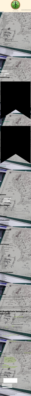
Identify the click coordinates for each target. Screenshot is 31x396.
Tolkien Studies (3, 266)
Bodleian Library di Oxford (5, 247)
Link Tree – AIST (4, 226)
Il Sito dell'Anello (4, 253)
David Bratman (3, 276)
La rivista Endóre (4, 254)
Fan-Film (6, 45)
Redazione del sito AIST (6, 15)
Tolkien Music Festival (4, 265)
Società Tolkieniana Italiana (5, 237)
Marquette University (4, 257)
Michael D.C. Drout (4, 284)
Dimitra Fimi (3, 278)
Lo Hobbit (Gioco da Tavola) (8, 62)
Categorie (1, 72)
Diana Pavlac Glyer (4, 277)
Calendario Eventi (4, 64)
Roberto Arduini (7, 373)
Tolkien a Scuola (5, 36)
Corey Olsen (3, 275)
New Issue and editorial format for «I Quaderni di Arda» (10, 68)
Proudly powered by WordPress (6, 395)
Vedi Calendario (2, 168)
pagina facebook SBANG (5, 365)
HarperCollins (3, 252)
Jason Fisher (3, 280)
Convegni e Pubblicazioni (6, 31)
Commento (1, 382)
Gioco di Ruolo (5, 60)
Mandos (2, 255)
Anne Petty (3, 274)
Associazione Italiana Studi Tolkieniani (26, 9)
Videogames (4, 57)
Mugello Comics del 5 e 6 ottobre (18, 316)
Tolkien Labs (4, 32)
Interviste (4, 35)
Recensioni (4, 33)
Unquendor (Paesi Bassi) (5, 240)
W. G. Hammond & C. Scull (5, 286)
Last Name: (1, 201)
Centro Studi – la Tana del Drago (6, 335)
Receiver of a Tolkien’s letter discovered (8, 69)
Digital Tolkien (3, 250)
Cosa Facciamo (3, 18)
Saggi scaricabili (5, 30)
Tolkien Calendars (5, 56)
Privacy (1, 395)
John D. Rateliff (3, 281)
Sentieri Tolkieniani (4, 236)
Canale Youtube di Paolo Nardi (5, 249)
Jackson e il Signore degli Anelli (8, 39)
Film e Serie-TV (5, 38)
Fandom (4, 42)
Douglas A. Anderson (4, 279)
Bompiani (3, 248)
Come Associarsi (5, 17)
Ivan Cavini (4, 364)
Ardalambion (3, 246)
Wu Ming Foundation (4, 268)
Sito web (1, 387)
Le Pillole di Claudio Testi (6, 34)
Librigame (4, 59)
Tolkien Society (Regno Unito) (5, 238)
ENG (2, 65)
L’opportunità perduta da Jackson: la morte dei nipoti (11, 41)
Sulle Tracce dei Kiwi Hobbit (9, 46)
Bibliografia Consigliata (4, 29)
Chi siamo (3, 14)
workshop (10, 373)
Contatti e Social (5, 16)
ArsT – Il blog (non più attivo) (5, 222)
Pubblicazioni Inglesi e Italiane (7, 28)
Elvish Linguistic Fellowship (5, 251)
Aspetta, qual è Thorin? (7, 40)
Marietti (2, 256)
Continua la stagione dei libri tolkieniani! (12, 207)
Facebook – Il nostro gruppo (5, 223)
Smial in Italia (6, 44)
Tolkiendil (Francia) (4, 239)
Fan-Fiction (6, 47)
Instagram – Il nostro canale (5, 225)
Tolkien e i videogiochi (7, 58)
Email (1, 385)
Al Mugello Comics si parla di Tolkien (9, 357)
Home (2, 13)
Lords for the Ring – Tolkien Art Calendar (12, 366)
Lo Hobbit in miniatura (7, 63)
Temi (2, 37)
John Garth (3, 282)
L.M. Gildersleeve (4, 283)
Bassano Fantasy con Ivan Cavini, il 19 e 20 (9, 358)
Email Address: (2, 198)
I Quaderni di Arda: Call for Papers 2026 (8, 66)
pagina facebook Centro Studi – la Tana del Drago (8, 367)
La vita (4, 27)
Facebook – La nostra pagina (5, 224)
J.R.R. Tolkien (3, 26)
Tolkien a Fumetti (5, 55)
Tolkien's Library (4, 267)
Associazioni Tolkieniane (8, 43)
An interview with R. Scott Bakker (7, 67)
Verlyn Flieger (3, 285)
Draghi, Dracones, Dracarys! (14, 334)
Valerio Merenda (5, 207)
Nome (1, 384)
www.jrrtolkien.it (2, 296)
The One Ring (6, 61)
